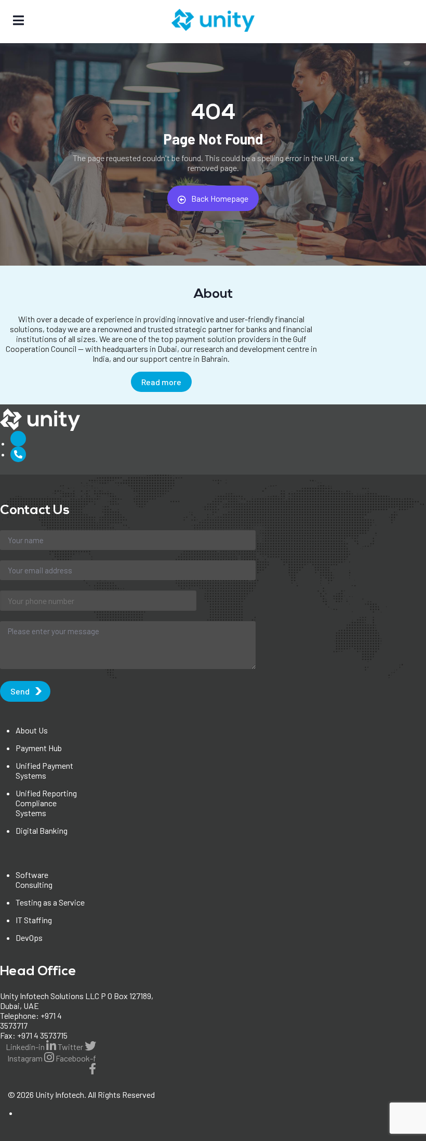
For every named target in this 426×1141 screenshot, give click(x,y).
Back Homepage (219, 198)
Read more (161, 382)
